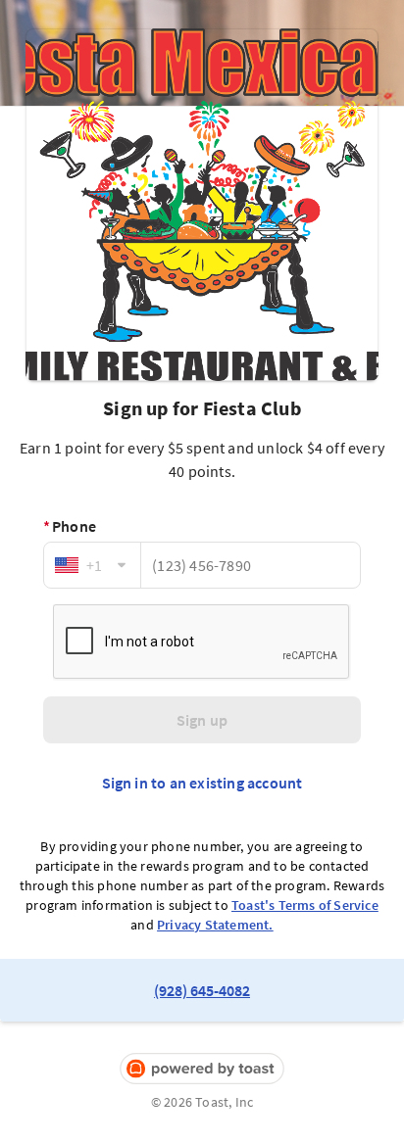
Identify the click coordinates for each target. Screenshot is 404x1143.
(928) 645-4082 (202, 990)
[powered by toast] (202, 1069)
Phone (69, 526)
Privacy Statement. (215, 924)
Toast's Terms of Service (305, 905)
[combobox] (92, 565)
